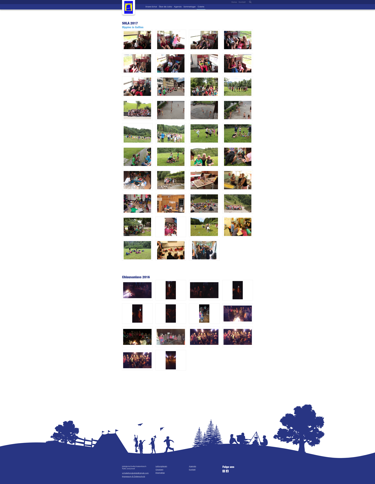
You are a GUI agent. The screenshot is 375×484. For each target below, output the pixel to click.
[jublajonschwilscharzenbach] (128, 7)
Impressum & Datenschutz (133, 476)
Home (234, 2)
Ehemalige (160, 473)
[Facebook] (227, 471)
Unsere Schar (151, 7)
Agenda (178, 7)
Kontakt (242, 2)
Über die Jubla (165, 7)
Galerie (201, 7)
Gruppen (159, 470)
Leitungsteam (161, 466)
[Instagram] (223, 471)
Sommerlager (190, 7)
